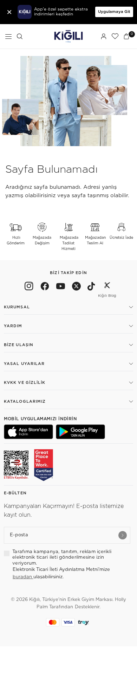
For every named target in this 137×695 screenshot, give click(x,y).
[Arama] (19, 36)
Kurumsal (17, 307)
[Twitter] (76, 287)
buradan (23, 577)
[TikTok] (91, 287)
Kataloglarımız (25, 401)
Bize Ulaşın (18, 345)
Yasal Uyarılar (24, 364)
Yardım (13, 326)
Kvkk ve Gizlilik (25, 383)
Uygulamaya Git (114, 12)
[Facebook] (44, 287)
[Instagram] (29, 287)
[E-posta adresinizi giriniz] (122, 535)
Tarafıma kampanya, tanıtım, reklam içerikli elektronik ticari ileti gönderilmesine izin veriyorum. (61, 558)
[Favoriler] (114, 36)
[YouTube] (60, 287)
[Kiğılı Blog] (107, 287)
